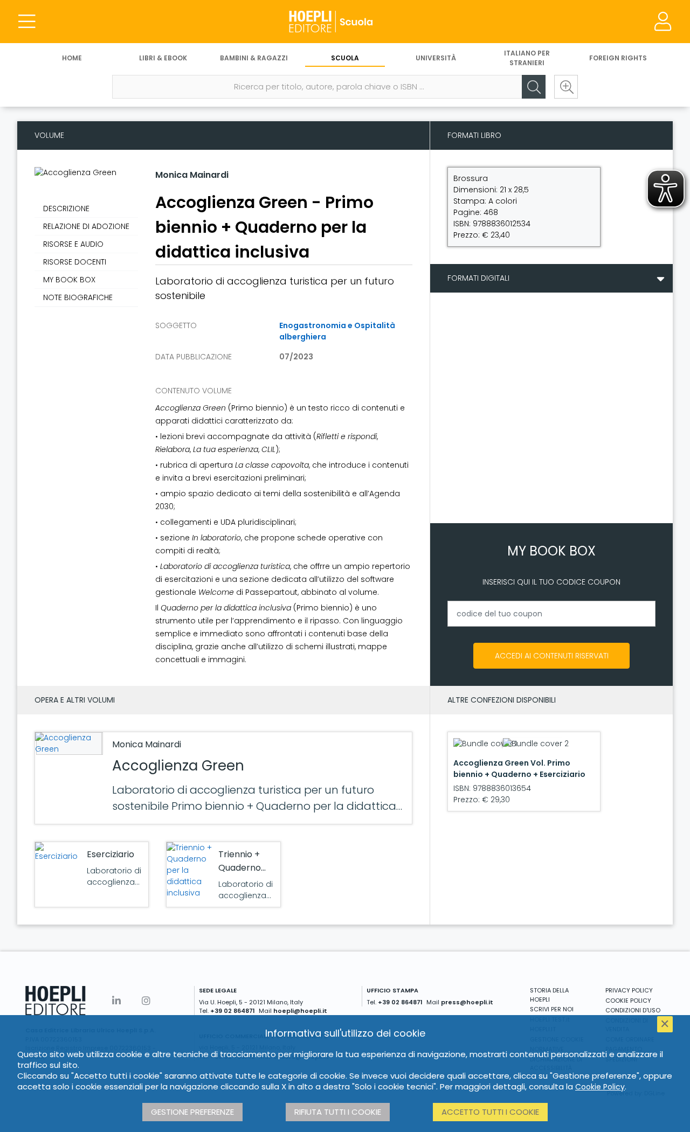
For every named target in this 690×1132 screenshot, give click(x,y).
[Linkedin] (116, 1001)
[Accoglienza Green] (68, 743)
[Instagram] (146, 1001)
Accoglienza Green (178, 765)
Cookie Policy (600, 1086)
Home (72, 57)
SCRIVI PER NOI (552, 1009)
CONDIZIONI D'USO (632, 1010)
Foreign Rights (618, 57)
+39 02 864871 (232, 1010)
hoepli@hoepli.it (300, 1010)
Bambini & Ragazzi (254, 57)
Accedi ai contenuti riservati (552, 655)
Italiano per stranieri (527, 57)
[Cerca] (534, 87)
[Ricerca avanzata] (566, 87)
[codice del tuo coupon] (551, 614)
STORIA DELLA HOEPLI (549, 995)
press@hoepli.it (467, 1002)
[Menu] (27, 21)
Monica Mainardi (192, 175)
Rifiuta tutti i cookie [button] (337, 1111)
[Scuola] (345, 21)
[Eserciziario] (58, 852)
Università (436, 57)
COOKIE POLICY (628, 1000)
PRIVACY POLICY (629, 990)
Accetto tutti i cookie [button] (490, 1111)
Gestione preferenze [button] (192, 1111)
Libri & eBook (163, 57)
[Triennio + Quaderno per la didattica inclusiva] (190, 870)
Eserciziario (110, 854)
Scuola (345, 57)
